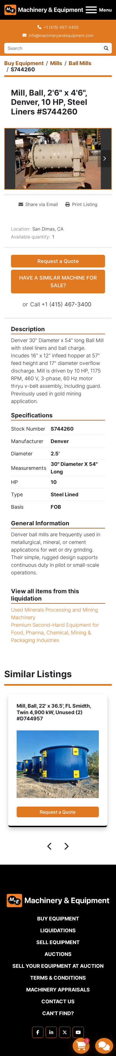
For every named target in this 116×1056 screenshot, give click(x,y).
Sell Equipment (58, 942)
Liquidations (58, 930)
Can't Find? (58, 1013)
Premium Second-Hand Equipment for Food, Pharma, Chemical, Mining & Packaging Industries (55, 632)
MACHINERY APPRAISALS (58, 990)
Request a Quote (58, 261)
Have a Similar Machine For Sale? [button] (58, 281)
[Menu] (91, 9)
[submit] (106, 48)
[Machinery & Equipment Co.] (58, 900)
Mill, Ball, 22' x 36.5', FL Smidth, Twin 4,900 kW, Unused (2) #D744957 (54, 712)
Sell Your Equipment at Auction (58, 966)
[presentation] (49, 847)
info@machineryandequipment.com (61, 35)
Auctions (58, 954)
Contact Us (58, 1001)
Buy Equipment (58, 919)
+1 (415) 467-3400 (61, 27)
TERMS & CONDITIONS (58, 978)
